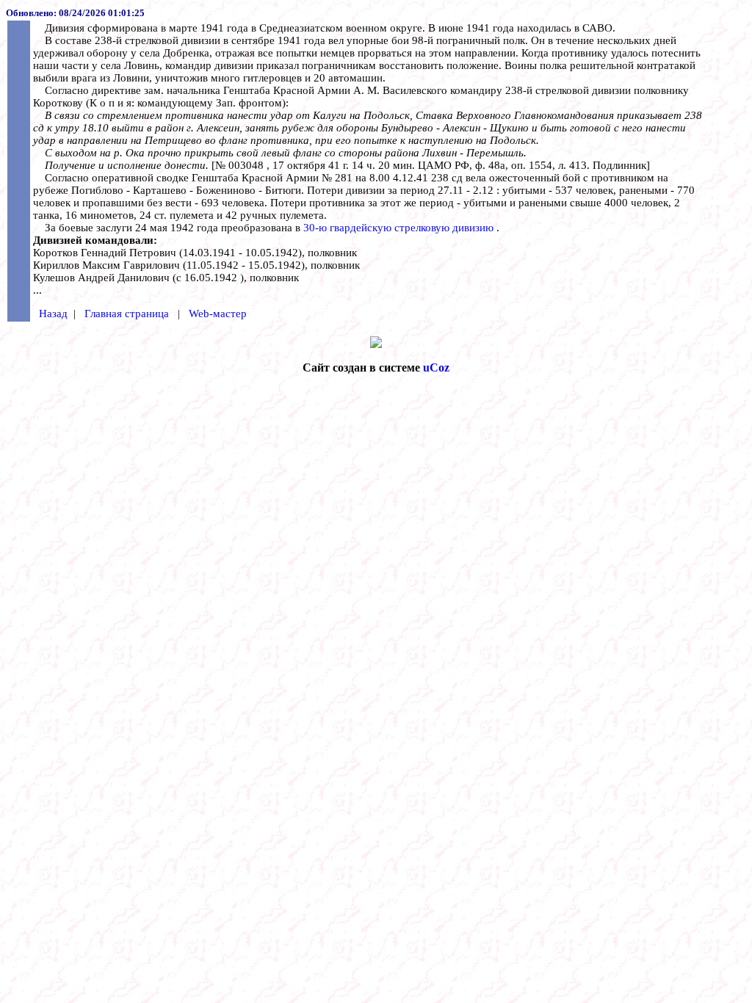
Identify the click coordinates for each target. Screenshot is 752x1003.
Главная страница (128, 313)
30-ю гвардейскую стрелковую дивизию (399, 227)
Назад (53, 313)
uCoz (436, 367)
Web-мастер (218, 313)
